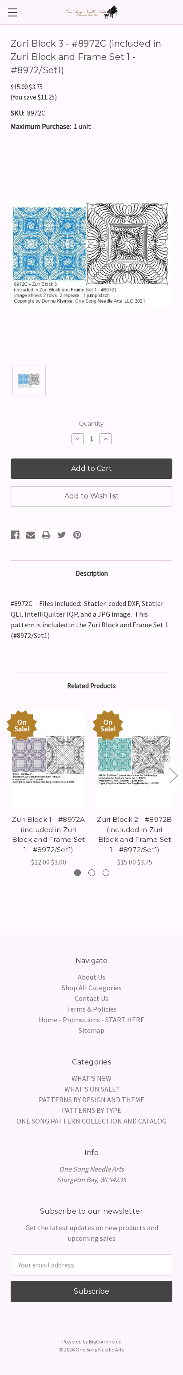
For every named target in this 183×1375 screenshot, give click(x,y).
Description (92, 573)
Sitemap (91, 1030)
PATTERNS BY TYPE (91, 1110)
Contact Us (91, 998)
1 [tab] (77, 872)
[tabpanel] (48, 788)
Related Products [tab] (91, 686)
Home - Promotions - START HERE (91, 1019)
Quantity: (92, 423)
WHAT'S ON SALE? (91, 1088)
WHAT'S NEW (91, 1078)
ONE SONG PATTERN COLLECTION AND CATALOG (91, 1120)
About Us (91, 976)
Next (173, 775)
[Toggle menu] (12, 12)
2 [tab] (91, 872)
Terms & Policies (91, 1008)
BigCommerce (105, 1341)
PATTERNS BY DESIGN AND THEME (91, 1099)
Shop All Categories (92, 987)
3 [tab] (106, 872)
